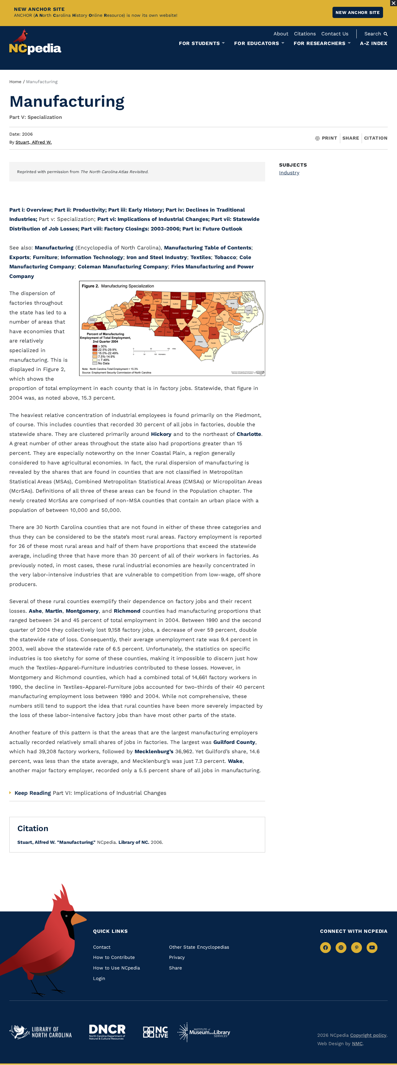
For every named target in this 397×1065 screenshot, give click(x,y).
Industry (289, 173)
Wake (235, 761)
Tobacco (225, 257)
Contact (101, 947)
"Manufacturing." (76, 842)
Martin (53, 611)
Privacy (177, 957)
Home (15, 81)
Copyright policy (368, 1035)
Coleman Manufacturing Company (123, 266)
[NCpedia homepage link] (35, 42)
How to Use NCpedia (116, 968)
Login (99, 978)
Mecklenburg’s (154, 751)
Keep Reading (33, 793)
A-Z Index (374, 43)
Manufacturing (54, 247)
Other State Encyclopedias (199, 947)
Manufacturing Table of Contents (207, 247)
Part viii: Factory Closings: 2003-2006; (131, 229)
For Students (199, 43)
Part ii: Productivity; (81, 210)
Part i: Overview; (31, 210)
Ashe (35, 611)
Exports (19, 257)
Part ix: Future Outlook (212, 229)
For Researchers (320, 43)
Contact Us (334, 34)
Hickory (161, 434)
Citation (376, 138)
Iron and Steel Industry (157, 257)
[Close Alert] (393, 3)
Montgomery (82, 611)
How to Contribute (114, 957)
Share (350, 138)
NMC (357, 1043)
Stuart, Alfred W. (34, 142)
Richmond (127, 611)
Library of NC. (133, 842)
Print (329, 138)
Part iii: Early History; (137, 210)
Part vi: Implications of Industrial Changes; (154, 219)
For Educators (256, 43)
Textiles (200, 257)
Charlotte (249, 434)
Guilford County (234, 742)
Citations (305, 34)
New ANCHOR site (358, 12)
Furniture (45, 257)
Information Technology (92, 257)
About (281, 34)
